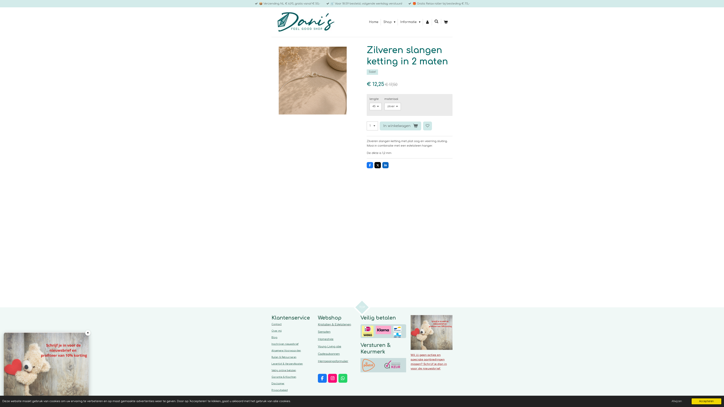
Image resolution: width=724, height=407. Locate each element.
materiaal (391, 99)
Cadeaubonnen (329, 354)
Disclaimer (278, 383)
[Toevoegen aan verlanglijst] (427, 126)
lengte (374, 99)
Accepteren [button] (706, 401)
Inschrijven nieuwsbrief (285, 344)
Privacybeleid (280, 390)
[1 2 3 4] (372, 126)
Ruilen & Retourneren (284, 357)
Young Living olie (329, 346)
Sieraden (324, 332)
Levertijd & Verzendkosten (287, 364)
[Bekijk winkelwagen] (445, 22)
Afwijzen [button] (677, 401)
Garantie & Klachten (284, 377)
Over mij (277, 331)
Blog (274, 337)
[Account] (427, 22)
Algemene (286, 350)
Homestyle (326, 339)
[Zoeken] (436, 21)
